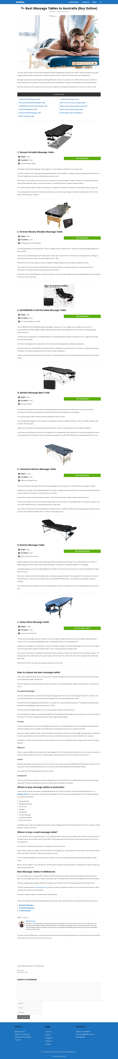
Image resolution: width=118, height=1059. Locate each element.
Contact (47, 1035)
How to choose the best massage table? (73, 103)
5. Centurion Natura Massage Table (29, 113)
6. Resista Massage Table (26, 116)
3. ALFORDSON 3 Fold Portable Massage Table (32, 106)
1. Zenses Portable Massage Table (29, 99)
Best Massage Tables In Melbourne (71, 113)
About (94, 2)
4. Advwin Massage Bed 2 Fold (27, 109)
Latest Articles (74, 2)
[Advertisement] (59, 952)
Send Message (80, 1037)
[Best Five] (21, 2)
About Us (48, 1032)
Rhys (42, 966)
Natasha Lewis (30, 921)
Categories (85, 2)
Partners (48, 1044)
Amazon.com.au (23, 794)
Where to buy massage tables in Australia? (73, 106)
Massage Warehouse (42, 887)
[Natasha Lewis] (21, 927)
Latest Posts (26, 917)
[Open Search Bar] (100, 2)
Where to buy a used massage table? (71, 109)
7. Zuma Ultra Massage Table (69, 99)
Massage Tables (23, 972)
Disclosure (48, 1041)
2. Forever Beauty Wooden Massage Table (31, 103)
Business (21, 970)
